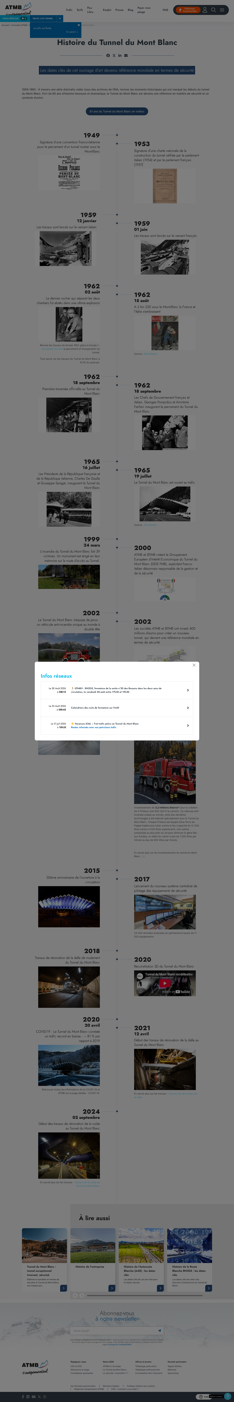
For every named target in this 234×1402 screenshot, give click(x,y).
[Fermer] (194, 665)
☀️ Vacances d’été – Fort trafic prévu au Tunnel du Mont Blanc (105, 725)
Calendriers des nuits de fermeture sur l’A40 (95, 707)
